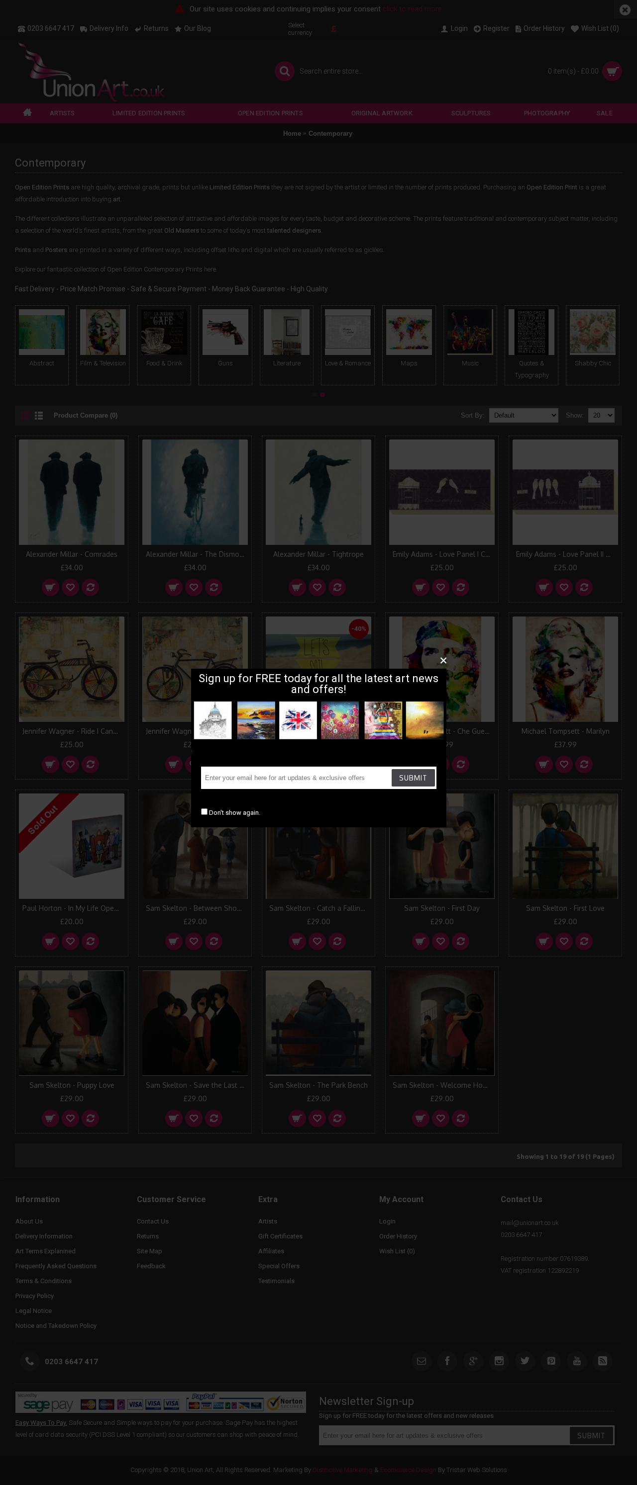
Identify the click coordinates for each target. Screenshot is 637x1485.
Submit (413, 778)
